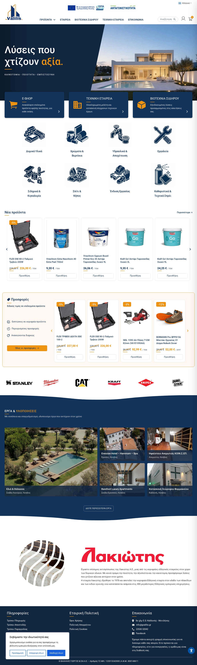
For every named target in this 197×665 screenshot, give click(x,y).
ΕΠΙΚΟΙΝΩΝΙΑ (135, 19)
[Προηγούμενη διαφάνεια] (7, 249)
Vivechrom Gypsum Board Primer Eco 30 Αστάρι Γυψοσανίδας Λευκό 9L (55, 259)
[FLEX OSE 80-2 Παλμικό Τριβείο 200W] (70, 317)
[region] (37, 645)
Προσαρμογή (18, 653)
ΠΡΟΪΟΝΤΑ (46, 19)
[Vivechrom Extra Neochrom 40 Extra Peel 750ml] (21, 237)
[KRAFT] (114, 382)
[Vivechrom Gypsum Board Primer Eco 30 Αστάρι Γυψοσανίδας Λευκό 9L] (58, 237)
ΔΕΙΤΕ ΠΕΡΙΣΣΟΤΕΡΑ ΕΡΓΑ (98, 508)
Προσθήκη (21, 275)
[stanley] (19, 382)
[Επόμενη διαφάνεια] (190, 249)
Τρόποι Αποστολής (16, 625)
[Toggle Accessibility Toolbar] (191, 650)
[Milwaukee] (51, 382)
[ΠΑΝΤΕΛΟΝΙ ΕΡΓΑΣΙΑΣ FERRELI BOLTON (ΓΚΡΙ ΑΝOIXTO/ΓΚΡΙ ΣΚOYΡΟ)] (169, 317)
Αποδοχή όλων (56, 653)
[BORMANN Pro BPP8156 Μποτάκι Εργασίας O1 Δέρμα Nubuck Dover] (136, 317)
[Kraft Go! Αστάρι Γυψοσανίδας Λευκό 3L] (95, 237)
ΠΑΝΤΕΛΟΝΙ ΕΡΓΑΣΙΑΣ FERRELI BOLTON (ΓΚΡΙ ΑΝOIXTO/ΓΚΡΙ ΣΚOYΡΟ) (168, 336)
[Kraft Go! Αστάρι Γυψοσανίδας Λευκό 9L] (132, 237)
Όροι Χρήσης (76, 620)
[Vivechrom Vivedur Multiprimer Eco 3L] (169, 237)
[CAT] (82, 382)
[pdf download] (102, 8)
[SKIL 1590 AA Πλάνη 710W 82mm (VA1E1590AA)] (103, 317)
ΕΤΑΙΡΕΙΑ (65, 19)
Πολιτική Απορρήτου (80, 625)
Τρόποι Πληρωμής (16, 620)
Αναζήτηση (166, 19)
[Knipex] (146, 382)
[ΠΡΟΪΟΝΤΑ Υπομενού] (54, 19)
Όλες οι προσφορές (25, 348)
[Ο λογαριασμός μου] (183, 19)
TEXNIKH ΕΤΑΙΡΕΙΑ (113, 19)
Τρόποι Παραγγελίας (17, 629)
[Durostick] (178, 382)
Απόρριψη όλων (36, 653)
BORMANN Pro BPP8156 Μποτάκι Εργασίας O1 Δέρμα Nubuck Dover (135, 340)
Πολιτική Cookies (78, 629)
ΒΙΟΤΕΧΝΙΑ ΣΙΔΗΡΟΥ (86, 19)
